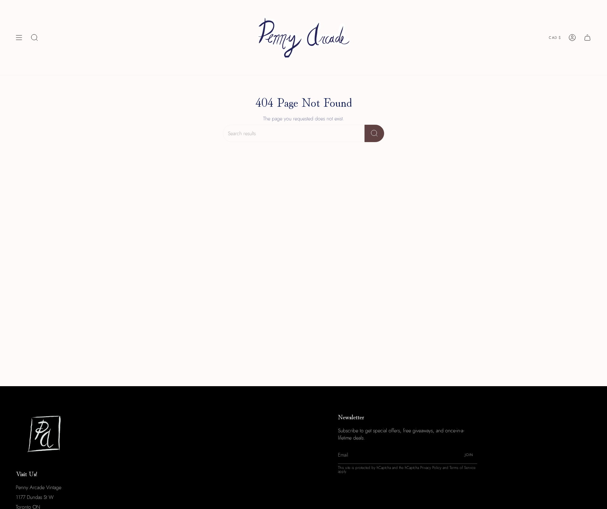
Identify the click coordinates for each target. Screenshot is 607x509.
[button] (34, 37)
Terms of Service (462, 467)
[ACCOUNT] (572, 37)
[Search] (374, 133)
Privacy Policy (430, 467)
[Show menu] (19, 37)
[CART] (587, 37)
